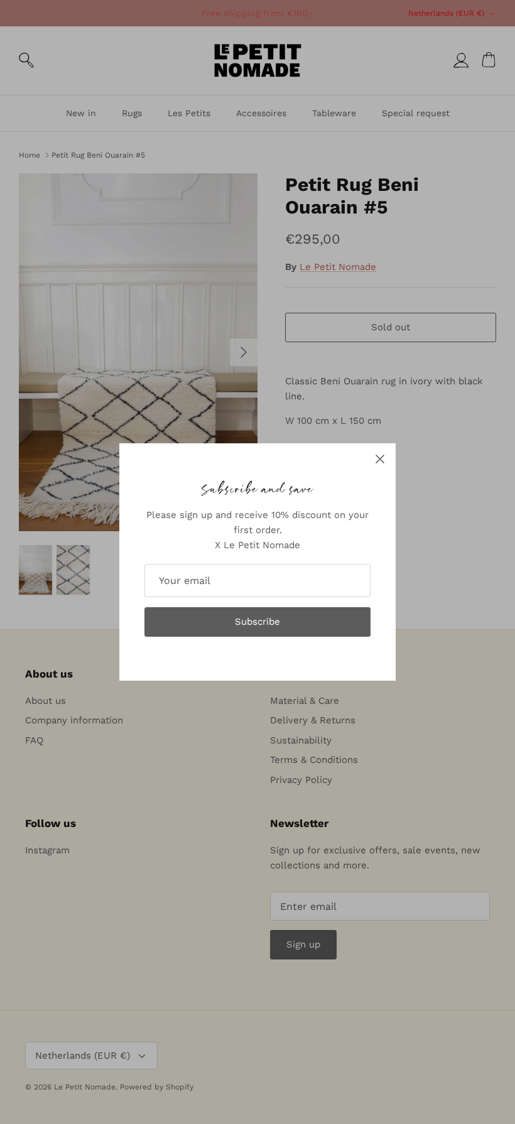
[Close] (380, 459)
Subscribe (257, 621)
